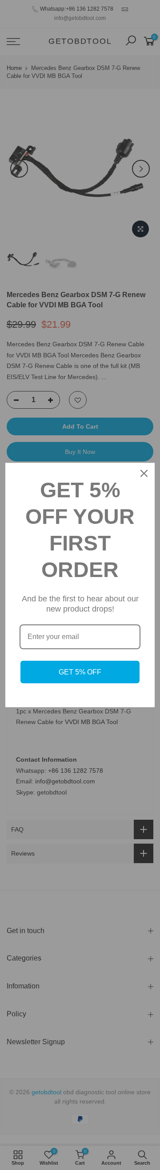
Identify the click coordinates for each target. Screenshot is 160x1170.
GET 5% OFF (80, 672)
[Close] (144, 473)
